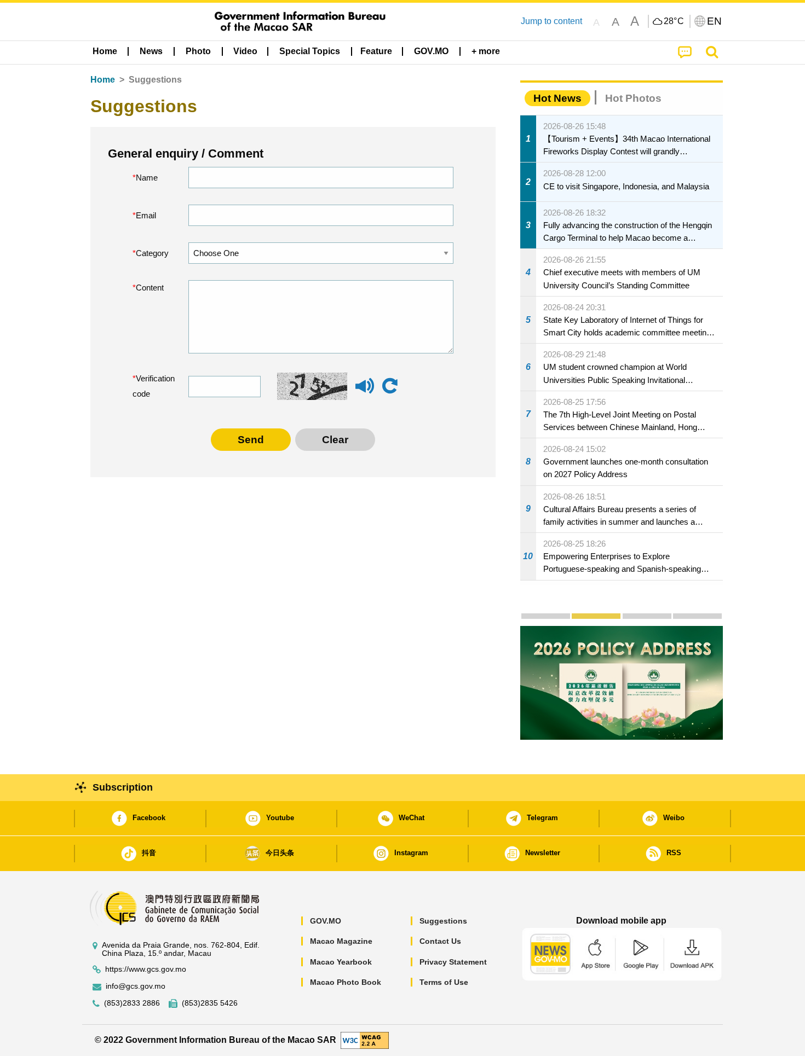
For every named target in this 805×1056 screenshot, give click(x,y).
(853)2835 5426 (210, 1003)
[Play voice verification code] (364, 391)
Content (150, 287)
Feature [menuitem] (376, 51)
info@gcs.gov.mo (135, 986)
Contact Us (440, 941)
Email (146, 215)
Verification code (153, 386)
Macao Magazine (341, 941)
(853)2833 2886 (132, 1003)
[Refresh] (390, 386)
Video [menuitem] (245, 51)
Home (102, 79)
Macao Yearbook (341, 962)
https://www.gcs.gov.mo (145, 969)
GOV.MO (325, 920)
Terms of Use (443, 982)
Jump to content (551, 21)
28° (674, 21)
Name (147, 177)
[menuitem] (151, 51)
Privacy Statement (453, 962)
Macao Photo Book (345, 982)
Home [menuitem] (105, 51)
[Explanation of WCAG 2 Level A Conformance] (365, 1040)
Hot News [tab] (557, 98)
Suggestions (443, 920)
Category (152, 253)
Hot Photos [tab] (633, 98)
